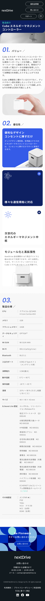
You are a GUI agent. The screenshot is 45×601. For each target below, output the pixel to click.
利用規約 (7, 587)
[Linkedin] (17, 595)
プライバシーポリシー (23, 587)
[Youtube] (27, 595)
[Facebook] (22, 595)
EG (27, 582)
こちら (24, 491)
